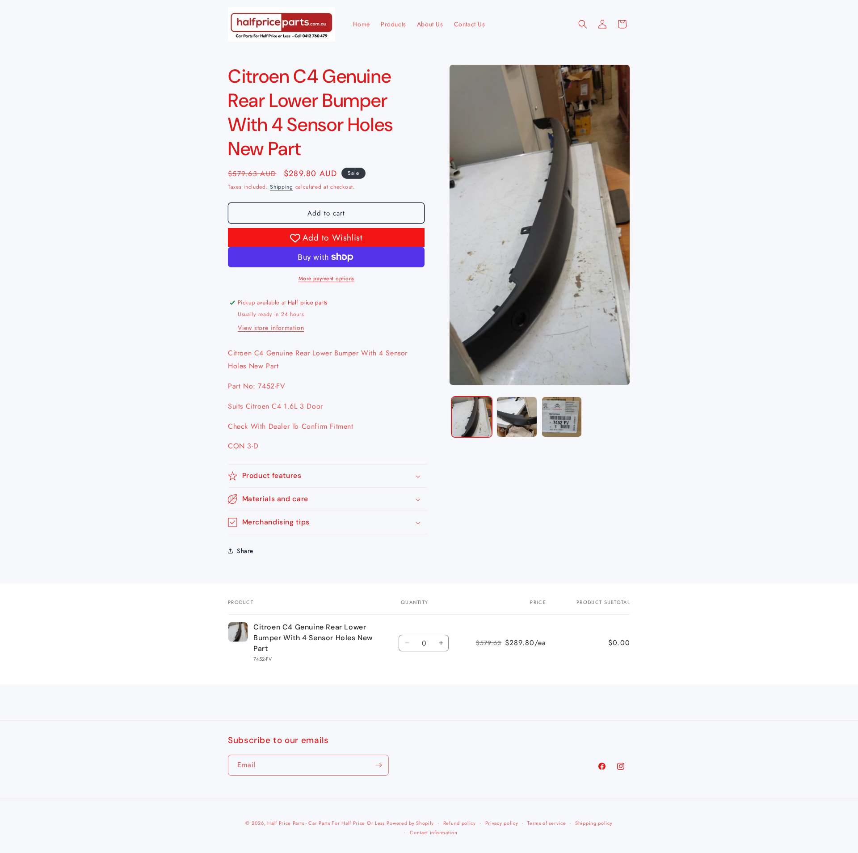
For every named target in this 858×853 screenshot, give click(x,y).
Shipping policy (594, 823)
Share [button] (245, 550)
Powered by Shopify (410, 823)
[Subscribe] (378, 765)
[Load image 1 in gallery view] (471, 417)
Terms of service (546, 823)
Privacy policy (501, 823)
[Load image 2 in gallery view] (516, 417)
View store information (271, 327)
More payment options (326, 278)
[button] (583, 24)
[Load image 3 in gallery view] (562, 417)
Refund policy (459, 823)
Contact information (433, 832)
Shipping (281, 187)
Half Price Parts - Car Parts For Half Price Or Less (326, 823)
